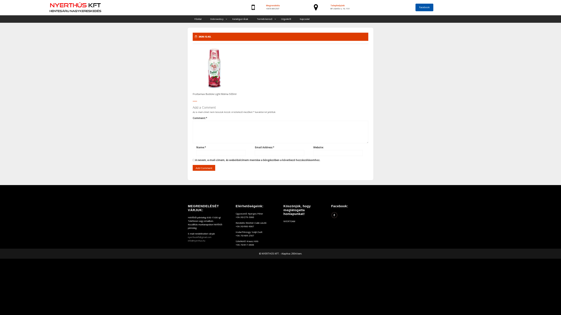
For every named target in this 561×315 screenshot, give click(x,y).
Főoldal (197, 19)
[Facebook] (334, 215)
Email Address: (264, 147)
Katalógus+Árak (240, 19)
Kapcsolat (305, 19)
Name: (201, 147)
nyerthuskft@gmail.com (199, 237)
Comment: (200, 118)
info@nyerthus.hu (196, 240)
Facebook (424, 7)
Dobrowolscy (217, 19)
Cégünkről (286, 19)
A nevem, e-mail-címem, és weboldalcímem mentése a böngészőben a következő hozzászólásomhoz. (257, 160)
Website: (318, 147)
